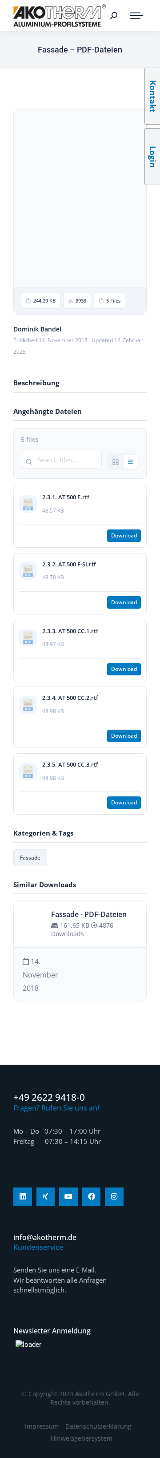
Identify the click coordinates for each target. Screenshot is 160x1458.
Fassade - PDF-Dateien (89, 914)
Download (124, 535)
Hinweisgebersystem (81, 1438)
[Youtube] (68, 1196)
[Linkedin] (22, 1196)
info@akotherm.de (44, 1237)
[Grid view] (115, 462)
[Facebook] (91, 1196)
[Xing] (45, 1196)
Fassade (30, 857)
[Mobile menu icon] (136, 16)
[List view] (131, 462)
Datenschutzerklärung (98, 1426)
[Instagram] (114, 1196)
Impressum (42, 1426)
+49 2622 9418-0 (49, 1097)
